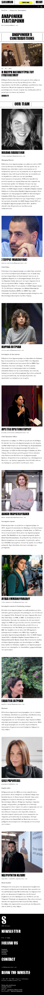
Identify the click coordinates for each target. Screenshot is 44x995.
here (8, 937)
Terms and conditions (9, 985)
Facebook (4, 949)
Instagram (5, 950)
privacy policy (7, 986)
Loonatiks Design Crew (14, 989)
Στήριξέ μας (25, 2)
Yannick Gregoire (16, 991)
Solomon (7, 2)
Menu (39, 2)
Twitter (4, 952)
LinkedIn (4, 953)
